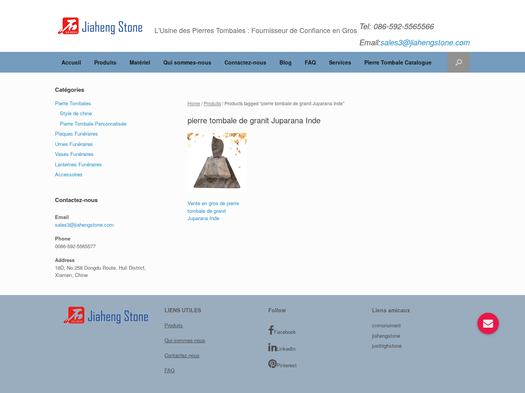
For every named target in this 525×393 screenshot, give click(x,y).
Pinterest (287, 365)
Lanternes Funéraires (78, 164)
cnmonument (386, 325)
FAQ (310, 62)
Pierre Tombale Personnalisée (93, 123)
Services (340, 62)
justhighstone (387, 345)
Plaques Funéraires (76, 133)
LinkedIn (286, 348)
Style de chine (76, 113)
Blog (285, 62)
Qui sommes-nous (187, 62)
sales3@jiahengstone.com (84, 224)
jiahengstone (386, 335)
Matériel (140, 62)
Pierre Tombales (73, 103)
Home (194, 103)
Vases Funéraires (74, 154)
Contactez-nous (245, 62)
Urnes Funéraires (74, 144)
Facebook (285, 331)
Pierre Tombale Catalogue (398, 62)
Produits (105, 62)
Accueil (71, 62)
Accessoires (69, 174)
